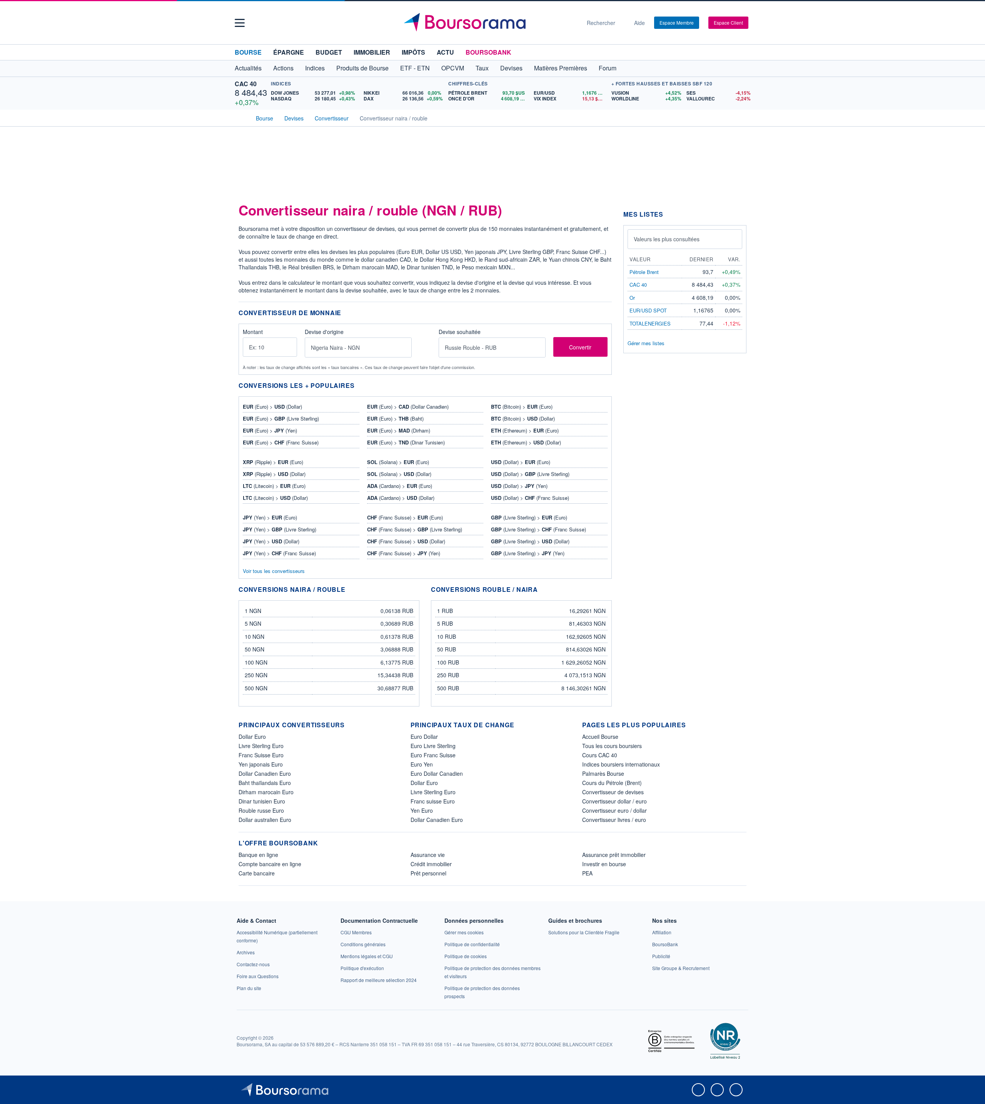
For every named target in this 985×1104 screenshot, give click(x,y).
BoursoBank (488, 52)
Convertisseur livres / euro (614, 819)
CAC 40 (246, 83)
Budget (329, 52)
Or (632, 297)
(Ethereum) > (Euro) (525, 430)
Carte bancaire (257, 873)
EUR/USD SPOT (648, 310)
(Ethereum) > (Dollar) (526, 442)
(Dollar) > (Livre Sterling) (530, 474)
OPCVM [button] (452, 67)
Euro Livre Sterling (433, 746)
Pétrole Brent (644, 272)
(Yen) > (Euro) (270, 517)
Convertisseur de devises (613, 792)
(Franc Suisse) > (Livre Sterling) (414, 529)
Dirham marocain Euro (266, 792)
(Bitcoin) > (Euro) (522, 406)
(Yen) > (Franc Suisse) (279, 553)
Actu (445, 52)
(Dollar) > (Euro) (520, 462)
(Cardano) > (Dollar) (400, 497)
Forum (607, 67)
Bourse (248, 52)
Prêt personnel (428, 873)
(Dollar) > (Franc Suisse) (530, 497)
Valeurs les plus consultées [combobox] (667, 239)
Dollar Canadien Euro (265, 773)
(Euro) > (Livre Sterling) (281, 418)
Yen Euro (422, 810)
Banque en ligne (258, 854)
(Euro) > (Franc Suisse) (281, 442)
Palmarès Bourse (603, 773)
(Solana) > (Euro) (398, 462)
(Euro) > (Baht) (395, 418)
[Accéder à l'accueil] (242, 117)
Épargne (288, 52)
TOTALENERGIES (650, 323)
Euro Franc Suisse (433, 755)
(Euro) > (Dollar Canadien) (408, 406)
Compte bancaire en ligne (270, 864)
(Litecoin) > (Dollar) (275, 497)
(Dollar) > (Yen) (519, 485)
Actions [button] (283, 67)
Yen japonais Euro (261, 764)
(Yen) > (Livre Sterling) (279, 529)
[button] (240, 23)
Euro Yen (422, 764)
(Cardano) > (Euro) (399, 485)
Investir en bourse (604, 864)
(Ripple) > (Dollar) (274, 474)
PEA (587, 873)
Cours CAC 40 (599, 755)
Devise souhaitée (460, 332)
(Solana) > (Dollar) (399, 474)
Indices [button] (315, 67)
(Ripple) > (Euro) (273, 462)
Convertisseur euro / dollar (614, 810)
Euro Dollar (424, 736)
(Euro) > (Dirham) (398, 430)
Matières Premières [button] (560, 67)
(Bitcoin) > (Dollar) (523, 418)
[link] (246, 952)
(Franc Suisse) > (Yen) (403, 553)
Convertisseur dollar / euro (614, 801)
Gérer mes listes (646, 343)
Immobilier (372, 52)
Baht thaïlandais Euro (265, 783)
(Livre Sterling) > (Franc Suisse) (538, 529)
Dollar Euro (252, 736)
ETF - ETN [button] (415, 67)
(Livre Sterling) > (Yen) (527, 553)
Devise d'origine (324, 332)
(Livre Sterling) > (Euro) (529, 517)
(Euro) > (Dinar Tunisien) (406, 442)
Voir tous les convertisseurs (274, 571)
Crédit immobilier (431, 864)
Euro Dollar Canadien (437, 773)
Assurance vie (428, 854)
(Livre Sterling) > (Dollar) (530, 541)
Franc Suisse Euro (261, 755)
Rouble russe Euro (261, 810)
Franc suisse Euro (433, 801)
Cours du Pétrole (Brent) (612, 783)
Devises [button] (511, 67)
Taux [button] (482, 67)
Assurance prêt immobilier (614, 854)
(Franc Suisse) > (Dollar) (406, 541)
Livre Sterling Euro (261, 746)
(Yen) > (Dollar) (271, 541)
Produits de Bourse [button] (362, 67)
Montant (253, 332)
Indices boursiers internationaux (621, 764)
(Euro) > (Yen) (270, 430)
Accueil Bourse (600, 736)
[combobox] (358, 347)
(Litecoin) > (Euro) (274, 485)
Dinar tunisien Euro (262, 801)
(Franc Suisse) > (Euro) (405, 517)
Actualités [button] (248, 67)
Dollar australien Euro (265, 819)
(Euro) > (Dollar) (272, 406)
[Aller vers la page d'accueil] (489, 23)
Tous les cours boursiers (612, 746)
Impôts (413, 52)
